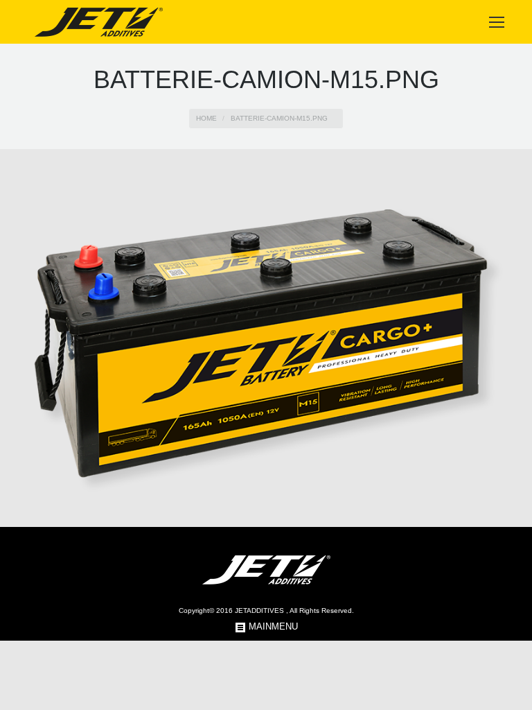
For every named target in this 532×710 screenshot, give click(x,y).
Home (206, 118)
